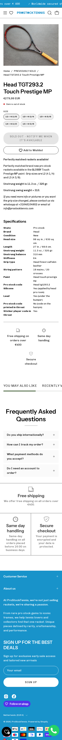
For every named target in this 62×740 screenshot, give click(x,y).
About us (9, 588)
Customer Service (15, 576)
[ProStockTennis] (31, 13)
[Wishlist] (11, 13)
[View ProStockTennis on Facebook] (14, 696)
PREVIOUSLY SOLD (25, 71)
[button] (49, 12)
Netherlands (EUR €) (13, 715)
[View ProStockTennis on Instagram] (6, 696)
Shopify (44, 721)
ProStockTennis (19, 721)
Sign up (31, 682)
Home (6, 71)
